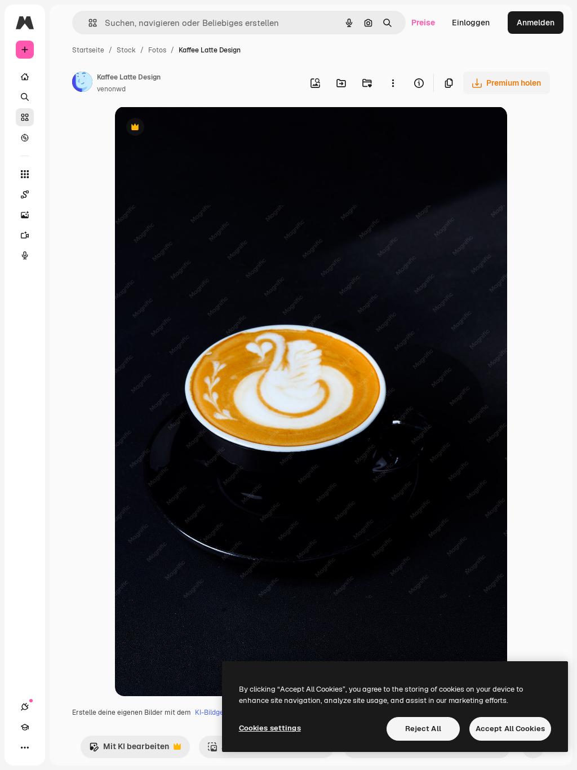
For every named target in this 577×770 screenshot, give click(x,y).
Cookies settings (270, 728)
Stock (126, 50)
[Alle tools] (25, 174)
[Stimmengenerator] (25, 255)
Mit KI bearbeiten (129, 749)
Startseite (88, 50)
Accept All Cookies (510, 728)
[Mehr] (25, 747)
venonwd (111, 89)
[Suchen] (25, 97)
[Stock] (25, 117)
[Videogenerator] (25, 235)
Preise (423, 22)
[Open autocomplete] (88, 23)
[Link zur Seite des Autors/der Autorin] (82, 83)
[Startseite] (25, 77)
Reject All (423, 728)
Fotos (157, 50)
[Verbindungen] (25, 707)
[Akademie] (25, 727)
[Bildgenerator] (25, 215)
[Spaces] (25, 194)
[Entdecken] (25, 138)
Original (187, 128)
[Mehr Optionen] (392, 83)
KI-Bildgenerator (221, 712)
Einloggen (471, 22)
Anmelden (535, 22)
